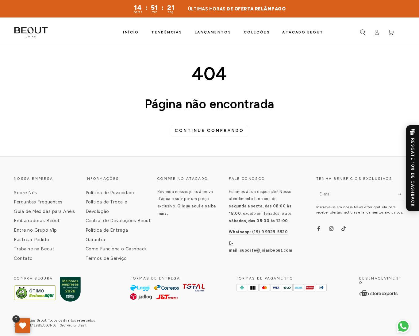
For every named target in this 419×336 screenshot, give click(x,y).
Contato (23, 258)
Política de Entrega (107, 230)
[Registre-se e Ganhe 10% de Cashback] (412, 168)
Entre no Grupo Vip (35, 230)
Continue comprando (209, 130)
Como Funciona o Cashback (116, 249)
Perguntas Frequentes (38, 202)
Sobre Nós (25, 192)
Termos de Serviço (106, 258)
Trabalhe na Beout (34, 249)
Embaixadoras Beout (37, 220)
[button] (362, 32)
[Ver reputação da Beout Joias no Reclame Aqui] (70, 293)
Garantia (95, 239)
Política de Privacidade (110, 192)
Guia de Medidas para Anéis (44, 211)
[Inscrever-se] (401, 194)
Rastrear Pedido (31, 239)
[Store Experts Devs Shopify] (378, 293)
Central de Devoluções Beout (118, 220)
